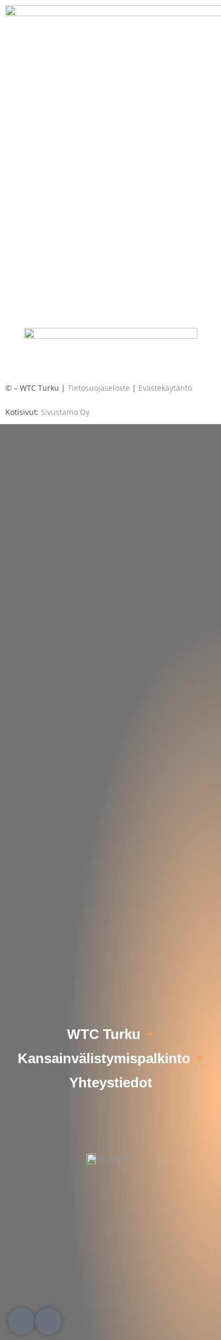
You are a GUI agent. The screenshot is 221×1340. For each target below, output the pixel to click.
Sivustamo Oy (65, 412)
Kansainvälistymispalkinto (104, 1058)
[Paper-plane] (48, 1321)
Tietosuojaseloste (99, 388)
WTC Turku (104, 1034)
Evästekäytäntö (165, 388)
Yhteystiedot (110, 1082)
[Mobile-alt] (21, 1321)
